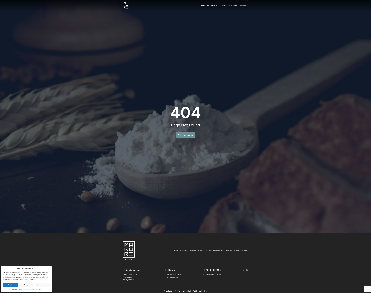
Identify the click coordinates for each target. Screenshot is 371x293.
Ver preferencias (42, 285)
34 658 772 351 (214, 270)
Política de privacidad (28, 289)
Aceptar (10, 285)
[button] (49, 268)
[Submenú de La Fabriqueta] (219, 5)
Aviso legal (38, 289)
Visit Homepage (185, 135)
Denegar (26, 285)
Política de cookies (17, 289)
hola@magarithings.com (214, 274)
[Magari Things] (126, 5)
